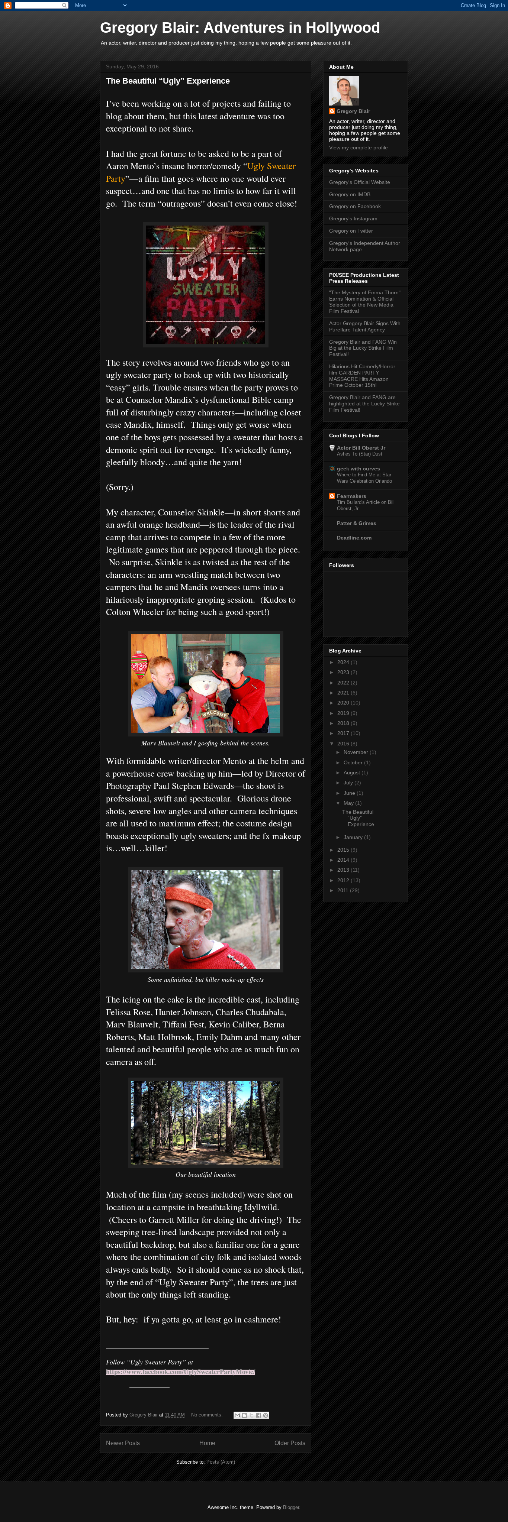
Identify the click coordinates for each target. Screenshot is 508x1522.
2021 (344, 693)
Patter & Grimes (356, 523)
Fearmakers (351, 496)
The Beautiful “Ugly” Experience (168, 80)
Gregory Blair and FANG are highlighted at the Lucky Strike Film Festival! (364, 403)
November (357, 752)
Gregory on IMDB (349, 194)
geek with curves (358, 469)
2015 (344, 850)
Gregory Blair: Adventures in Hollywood (240, 27)
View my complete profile (358, 147)
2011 (343, 890)
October (354, 762)
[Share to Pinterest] (265, 1415)
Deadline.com (354, 538)
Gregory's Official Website (359, 182)
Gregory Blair (353, 111)
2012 (344, 880)
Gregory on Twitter (351, 231)
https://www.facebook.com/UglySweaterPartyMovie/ (180, 1371)
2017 (344, 733)
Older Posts (289, 1443)
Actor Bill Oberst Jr (361, 448)
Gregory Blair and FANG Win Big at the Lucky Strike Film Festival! (363, 348)
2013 (344, 870)
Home (207, 1443)
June (350, 793)
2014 (344, 860)
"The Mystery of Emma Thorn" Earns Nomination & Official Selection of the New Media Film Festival (365, 301)
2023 (344, 672)
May (349, 803)
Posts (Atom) (220, 1462)
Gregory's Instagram (353, 218)
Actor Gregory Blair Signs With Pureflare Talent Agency (365, 326)
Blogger (291, 1507)
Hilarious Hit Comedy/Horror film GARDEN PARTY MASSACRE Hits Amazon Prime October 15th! (362, 375)
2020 (344, 703)
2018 (344, 723)
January (354, 837)
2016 (344, 744)
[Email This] (237, 1415)
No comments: (207, 1415)
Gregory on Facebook (355, 206)
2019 (344, 713)
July (349, 783)
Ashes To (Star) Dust (359, 454)
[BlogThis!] (244, 1415)
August (352, 772)
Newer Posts (123, 1443)
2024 (344, 662)
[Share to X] (251, 1415)
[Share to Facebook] (258, 1415)
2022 (344, 683)
